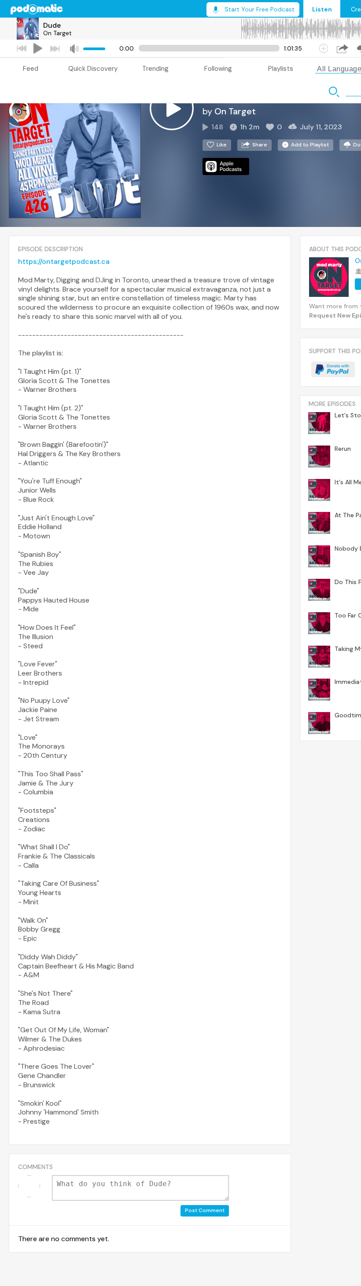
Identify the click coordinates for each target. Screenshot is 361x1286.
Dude (52, 25)
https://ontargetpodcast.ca (64, 261)
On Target (57, 33)
